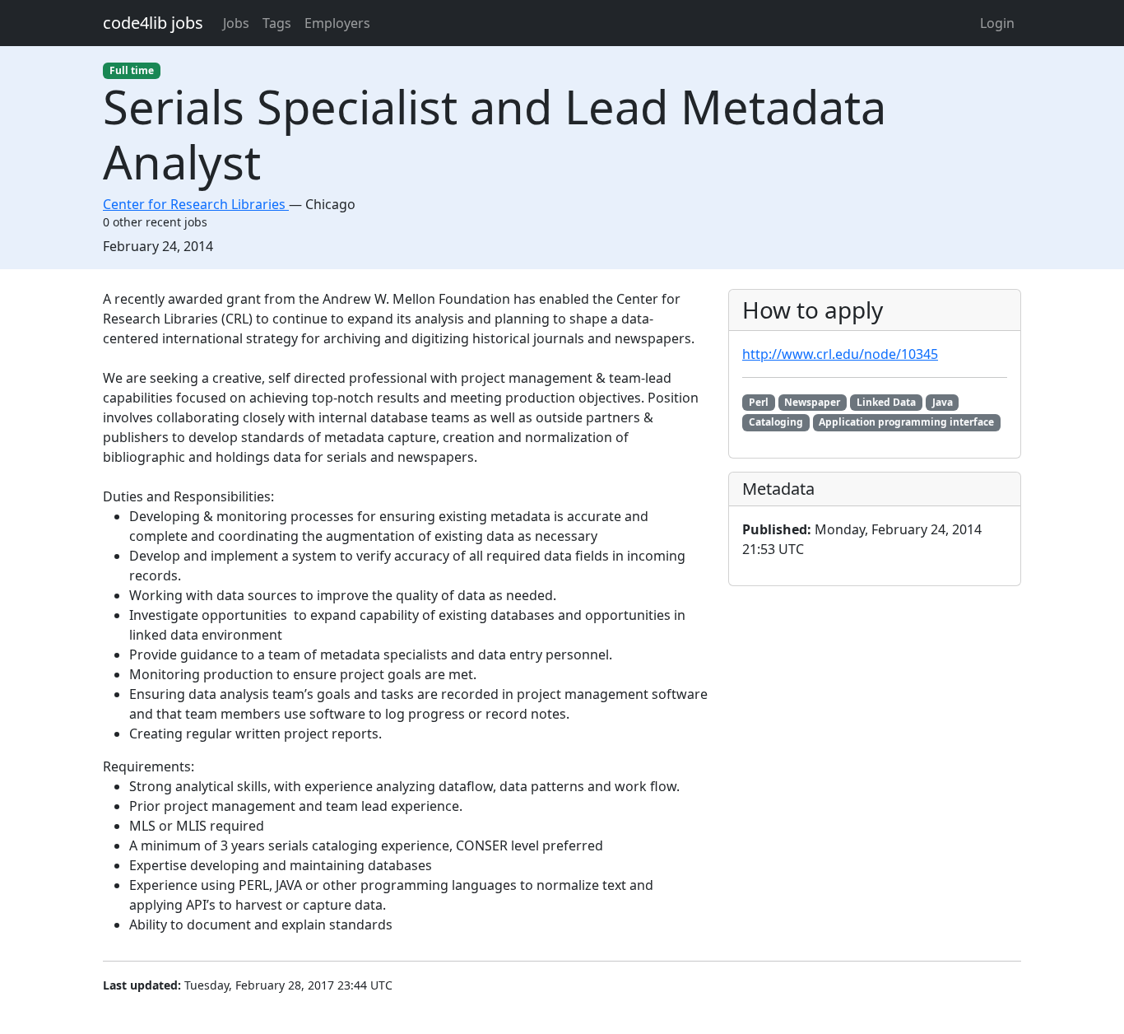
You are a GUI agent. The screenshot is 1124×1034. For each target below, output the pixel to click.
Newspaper (812, 402)
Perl (759, 402)
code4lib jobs (153, 23)
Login (997, 23)
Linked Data (886, 402)
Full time (131, 70)
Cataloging (776, 422)
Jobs (236, 23)
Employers (337, 23)
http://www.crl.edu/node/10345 (840, 354)
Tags (276, 23)
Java (942, 402)
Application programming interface (906, 422)
